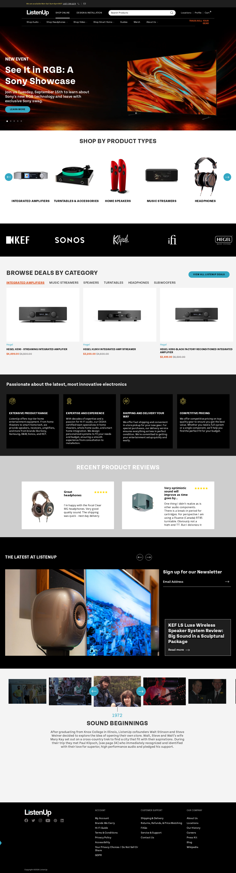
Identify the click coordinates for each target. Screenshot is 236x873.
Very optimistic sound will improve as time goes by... (176, 493)
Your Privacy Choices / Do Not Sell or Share (116, 849)
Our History (193, 828)
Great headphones (72, 493)
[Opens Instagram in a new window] (41, 820)
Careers (191, 832)
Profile (198, 13)
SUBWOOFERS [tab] (165, 283)
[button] (7, 121)
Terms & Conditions (106, 832)
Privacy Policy (103, 837)
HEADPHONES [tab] (138, 283)
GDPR (98, 855)
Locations (186, 13)
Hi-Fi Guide (101, 828)
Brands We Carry (105, 823)
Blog (189, 842)
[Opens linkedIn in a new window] (63, 820)
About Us (151, 22)
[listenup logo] (37, 12)
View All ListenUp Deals (209, 274)
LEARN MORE (17, 109)
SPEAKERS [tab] (91, 283)
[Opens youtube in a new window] (49, 820)
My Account (102, 818)
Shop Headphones (56, 22)
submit (227, 582)
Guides (123, 22)
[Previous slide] (8, 177)
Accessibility (102, 842)
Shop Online (63, 13)
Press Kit (192, 837)
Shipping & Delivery (152, 818)
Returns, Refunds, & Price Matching (161, 823)
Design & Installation (89, 13)
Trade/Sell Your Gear (199, 22)
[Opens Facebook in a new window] (27, 820)
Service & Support (151, 832)
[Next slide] (227, 177)
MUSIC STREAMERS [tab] (64, 283)
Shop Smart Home (102, 22)
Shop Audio (33, 22)
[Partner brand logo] (21, 240)
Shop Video (79, 22)
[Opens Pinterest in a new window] (56, 820)
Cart (207, 13)
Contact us (84, 3)
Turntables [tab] (113, 283)
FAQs (144, 828)
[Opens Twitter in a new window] (34, 820)
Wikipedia (192, 847)
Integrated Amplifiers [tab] (25, 283)
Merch (137, 22)
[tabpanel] (120, 325)
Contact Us (147, 837)
